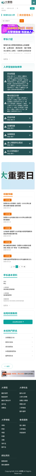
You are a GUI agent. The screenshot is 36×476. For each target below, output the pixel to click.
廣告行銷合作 (6, 400)
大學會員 (22, 429)
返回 (8, 366)
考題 (3, 433)
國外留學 (22, 411)
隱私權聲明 (5, 465)
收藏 (32, 8)
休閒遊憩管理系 (10, 351)
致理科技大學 (10, 8)
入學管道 (22, 408)
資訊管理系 (9, 347)
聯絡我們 (4, 397)
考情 (3, 425)
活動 (3, 440)
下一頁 (23, 267)
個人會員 (22, 425)
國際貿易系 (9, 356)
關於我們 (4, 393)
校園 (3, 436)
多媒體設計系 (10, 337)
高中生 (3, 404)
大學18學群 (23, 397)
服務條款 (4, 461)
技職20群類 (23, 400)
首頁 (2, 8)
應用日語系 (9, 342)
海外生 (3, 443)
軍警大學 (22, 404)
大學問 (21, 471)
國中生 (3, 447)
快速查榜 (22, 433)
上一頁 (13, 267)
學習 (3, 429)
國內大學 (22, 393)
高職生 (3, 408)
